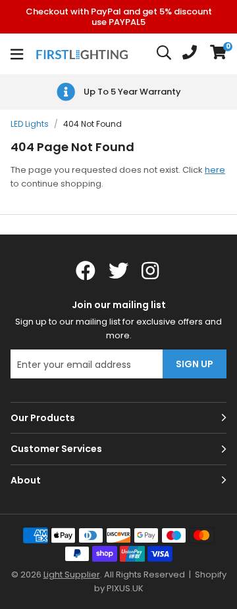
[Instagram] (151, 271)
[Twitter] (118, 271)
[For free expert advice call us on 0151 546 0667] (189, 54)
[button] (218, 54)
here (215, 170)
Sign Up (194, 364)
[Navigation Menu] (17, 54)
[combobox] (164, 54)
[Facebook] (85, 271)
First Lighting (83, 54)
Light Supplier (71, 574)
